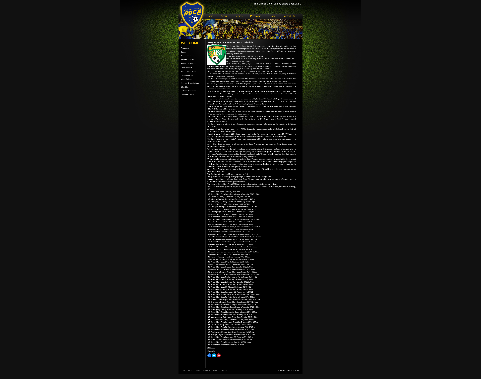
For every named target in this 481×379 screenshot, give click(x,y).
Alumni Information (188, 71)
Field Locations (187, 75)
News (272, 16)
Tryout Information (188, 56)
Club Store (185, 87)
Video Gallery (186, 79)
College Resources (188, 91)
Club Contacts (186, 67)
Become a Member (188, 64)
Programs (255, 16)
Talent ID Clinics (187, 60)
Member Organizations (190, 83)
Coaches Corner (187, 95)
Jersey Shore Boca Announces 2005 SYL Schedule (230, 42)
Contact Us (288, 16)
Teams (239, 16)
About (224, 16)
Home (210, 16)
